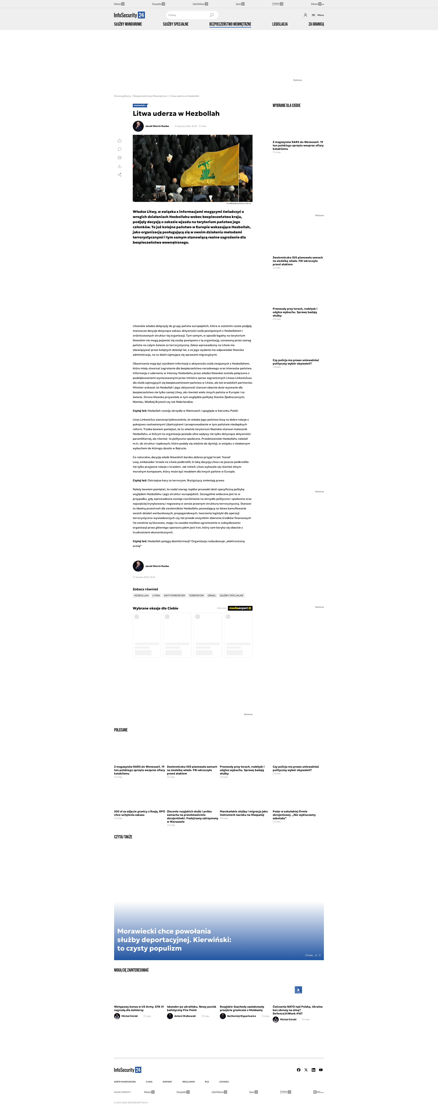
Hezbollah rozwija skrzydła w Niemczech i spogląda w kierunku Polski (193, 410)
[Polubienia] (120, 141)
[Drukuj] (120, 158)
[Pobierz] (120, 166)
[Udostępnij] (120, 175)
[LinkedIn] (313, 1070)
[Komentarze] (120, 149)
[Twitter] (306, 1070)
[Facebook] (299, 1070)
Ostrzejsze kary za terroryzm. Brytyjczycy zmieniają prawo (186, 480)
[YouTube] (321, 1070)
